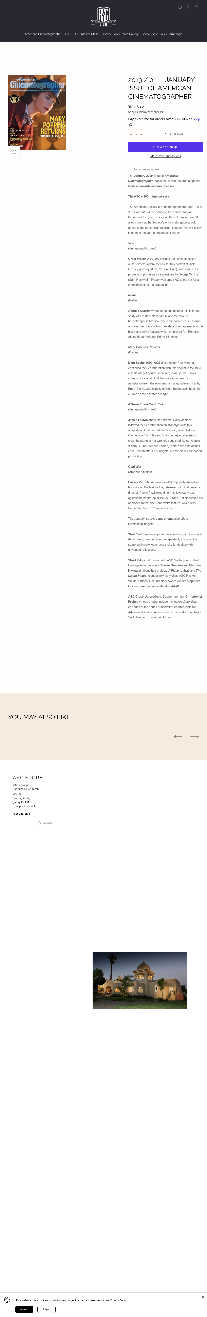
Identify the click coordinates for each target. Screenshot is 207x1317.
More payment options (165, 156)
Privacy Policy (118, 1300)
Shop (145, 34)
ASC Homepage (171, 34)
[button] (180, 7)
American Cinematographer (43, 34)
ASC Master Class (86, 34)
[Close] (203, 1297)
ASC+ (68, 34)
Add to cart (175, 134)
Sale (155, 34)
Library (106, 34)
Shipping (133, 112)
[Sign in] (188, 7)
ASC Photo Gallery (126, 34)
